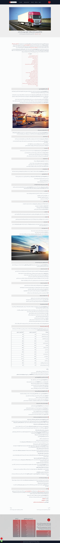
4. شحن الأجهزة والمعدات (35, 61)
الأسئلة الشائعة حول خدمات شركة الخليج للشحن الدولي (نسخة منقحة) (30, 83)
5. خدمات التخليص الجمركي (34, 63)
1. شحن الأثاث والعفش (35, 58)
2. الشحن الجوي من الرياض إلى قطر (34, 75)
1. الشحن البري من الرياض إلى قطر (34, 73)
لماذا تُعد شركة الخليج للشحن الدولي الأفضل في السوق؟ (31, 81)
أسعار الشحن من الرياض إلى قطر (34, 78)
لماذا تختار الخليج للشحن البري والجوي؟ (33, 76)
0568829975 (44, 498)
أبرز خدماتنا (32, 2)
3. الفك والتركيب (36, 67)
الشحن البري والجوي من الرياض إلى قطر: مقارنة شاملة (32, 72)
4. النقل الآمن (36, 69)
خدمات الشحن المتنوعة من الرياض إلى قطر (33, 57)
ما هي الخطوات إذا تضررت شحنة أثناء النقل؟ (33, 84)
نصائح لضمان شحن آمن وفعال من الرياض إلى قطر (32, 82)
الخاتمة (37, 85)
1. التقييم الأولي (36, 65)
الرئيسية (40, 2)
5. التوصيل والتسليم (35, 70)
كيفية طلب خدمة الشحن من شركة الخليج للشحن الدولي (32, 79)
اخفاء (29, 53)
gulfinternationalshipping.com (38, 502)
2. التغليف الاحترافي (35, 66)
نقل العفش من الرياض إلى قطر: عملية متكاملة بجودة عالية (31, 64)
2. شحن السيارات (36, 59)
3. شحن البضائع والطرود (35, 60)
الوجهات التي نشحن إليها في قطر (34, 77)
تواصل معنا (20, 2)
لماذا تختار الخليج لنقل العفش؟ (34, 71)
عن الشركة (36, 2)
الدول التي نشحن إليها (26, 2)
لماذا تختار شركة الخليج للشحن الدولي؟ (33, 55)
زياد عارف (22, 541)
